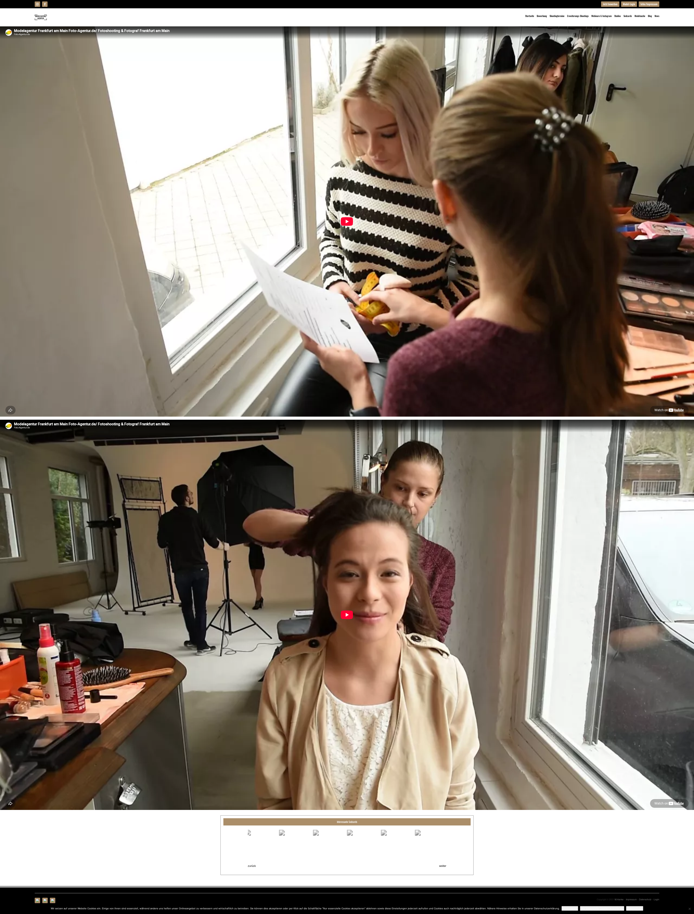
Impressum (631, 899)
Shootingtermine (557, 16)
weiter (442, 866)
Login (656, 899)
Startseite (529, 16)
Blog (650, 16)
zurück (252, 866)
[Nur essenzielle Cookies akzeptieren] (689, 909)
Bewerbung (542, 16)
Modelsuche (640, 16)
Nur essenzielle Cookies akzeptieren (602, 908)
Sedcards (628, 16)
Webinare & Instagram (601, 16)
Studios (617, 16)
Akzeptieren (570, 908)
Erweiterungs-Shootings (578, 16)
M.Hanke (619, 899)
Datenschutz (645, 899)
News (657, 16)
